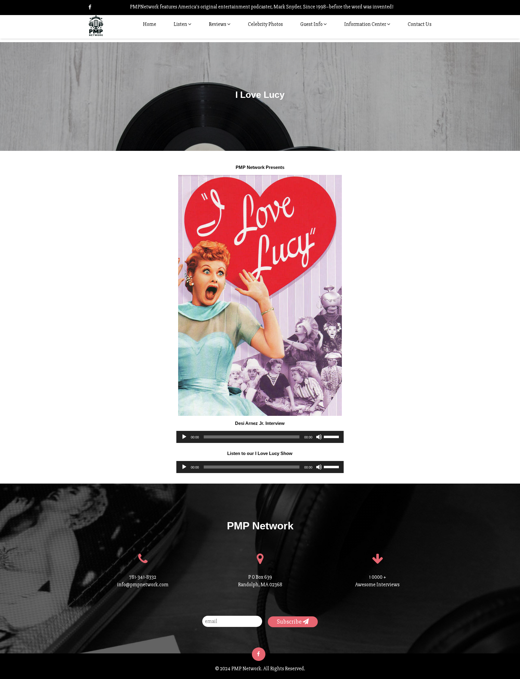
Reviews (218, 24)
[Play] (184, 437)
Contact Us (420, 24)
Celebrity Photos (265, 24)
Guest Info (311, 24)
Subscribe (290, 621)
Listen (181, 24)
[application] (260, 437)
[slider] (332, 436)
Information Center (365, 24)
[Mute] (319, 437)
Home (149, 24)
